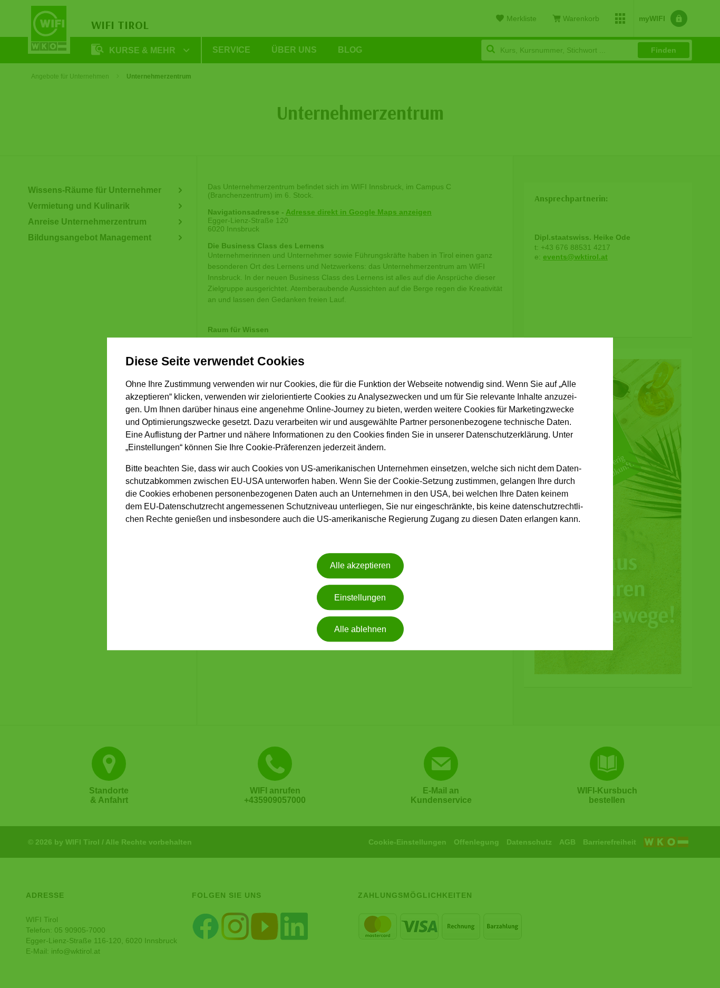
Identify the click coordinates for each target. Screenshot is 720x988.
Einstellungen (360, 597)
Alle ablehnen (360, 629)
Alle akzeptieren (360, 565)
